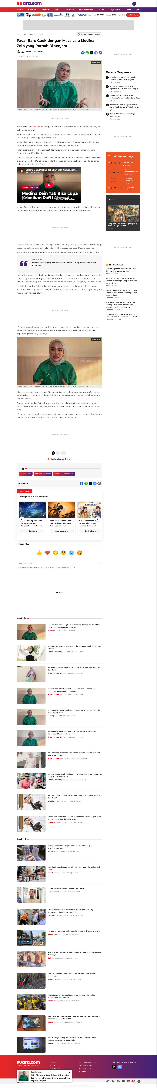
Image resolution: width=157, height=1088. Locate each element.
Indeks (139, 9)
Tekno (101, 9)
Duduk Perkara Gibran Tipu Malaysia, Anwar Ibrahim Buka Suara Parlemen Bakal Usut (125, 97)
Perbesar (97, 62)
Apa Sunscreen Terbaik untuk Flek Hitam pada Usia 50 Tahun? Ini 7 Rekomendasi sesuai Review (120, 304)
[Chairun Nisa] (114, 164)
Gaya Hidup (115, 9)
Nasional (32, 9)
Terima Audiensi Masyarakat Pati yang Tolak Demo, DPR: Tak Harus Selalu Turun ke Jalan (124, 107)
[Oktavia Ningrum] (116, 181)
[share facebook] (83, 53)
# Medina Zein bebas (43, 474)
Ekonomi (46, 9)
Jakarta (100, 15)
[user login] (134, 4)
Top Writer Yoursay (120, 156)
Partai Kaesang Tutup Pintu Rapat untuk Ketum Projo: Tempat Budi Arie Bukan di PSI (121, 280)
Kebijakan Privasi (85, 1065)
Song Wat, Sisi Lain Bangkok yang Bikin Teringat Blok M (122, 225)
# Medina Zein (25, 474)
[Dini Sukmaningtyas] (116, 172)
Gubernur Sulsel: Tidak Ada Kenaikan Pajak (66, 888)
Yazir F (28, 51)
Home (20, 9)
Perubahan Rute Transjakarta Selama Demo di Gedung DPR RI (74, 931)
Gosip (41, 34)
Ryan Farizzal (129, 187)
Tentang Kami (55, 1068)
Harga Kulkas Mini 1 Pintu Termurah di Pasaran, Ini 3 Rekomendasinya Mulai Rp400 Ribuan (122, 292)
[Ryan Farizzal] (115, 188)
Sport (128, 9)
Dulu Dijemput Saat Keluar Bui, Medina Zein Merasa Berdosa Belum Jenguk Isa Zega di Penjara (50, 1078)
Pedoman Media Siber (88, 1063)
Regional (133, 15)
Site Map (82, 1071)
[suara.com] (29, 4)
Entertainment (86, 9)
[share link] (100, 53)
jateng (122, 15)
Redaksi (53, 1063)
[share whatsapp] (87, 53)
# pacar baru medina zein (64, 474)
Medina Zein (34, 127)
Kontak (53, 1065)
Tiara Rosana (37, 51)
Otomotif (69, 9)
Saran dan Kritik (85, 1068)
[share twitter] (92, 53)
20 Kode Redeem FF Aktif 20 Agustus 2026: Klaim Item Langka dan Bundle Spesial (124, 88)
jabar (108, 15)
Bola (57, 9)
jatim (114, 15)
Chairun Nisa (128, 163)
